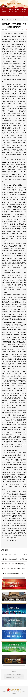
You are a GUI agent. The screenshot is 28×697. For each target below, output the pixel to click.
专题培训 (17, 9)
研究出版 (24, 9)
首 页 (4, 9)
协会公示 (24, 11)
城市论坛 (14, 19)
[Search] (26, 17)
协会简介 (11, 9)
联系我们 (4, 691)
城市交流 (4, 11)
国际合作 (11, 11)
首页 (10, 19)
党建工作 (17, 11)
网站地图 (8, 691)
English (4, 14)
